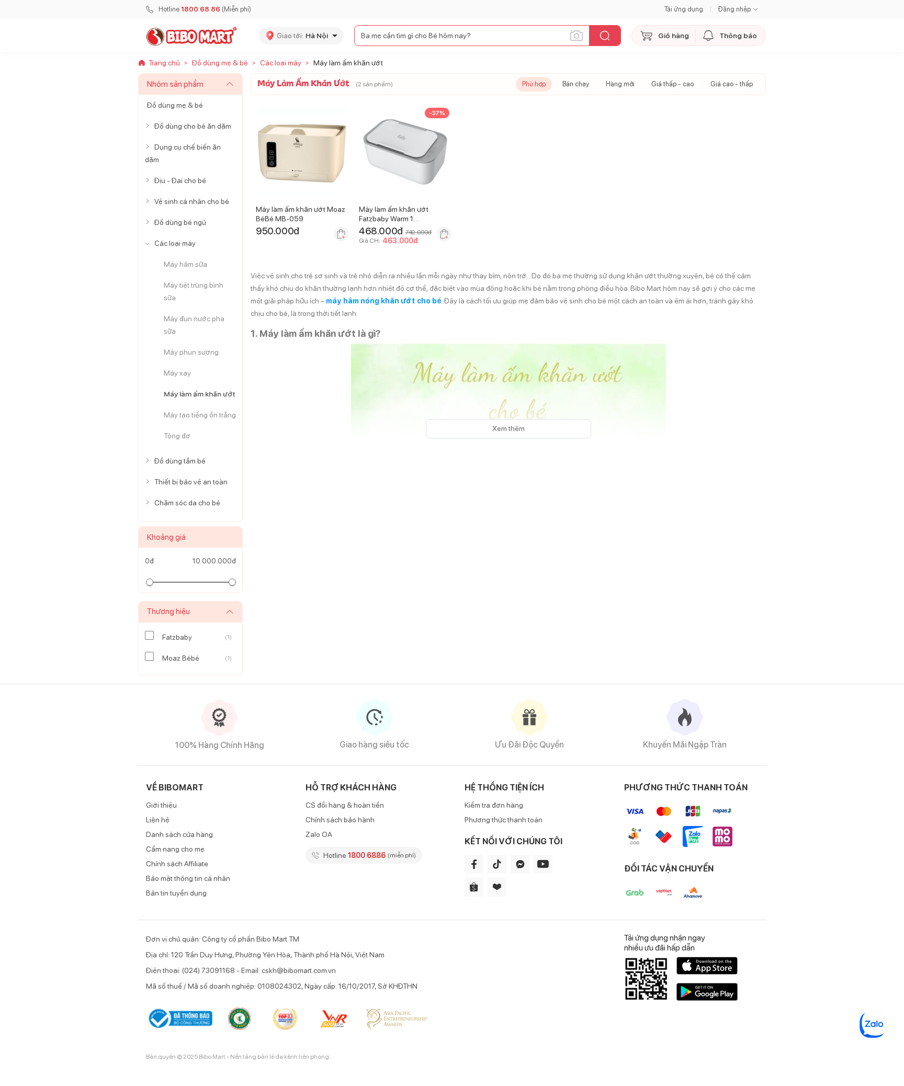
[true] (149, 126)
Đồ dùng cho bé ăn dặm (192, 126)
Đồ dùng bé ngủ (180, 222)
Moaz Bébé (180, 658)
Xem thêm (508, 428)
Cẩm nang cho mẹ (175, 849)
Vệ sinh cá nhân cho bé (191, 201)
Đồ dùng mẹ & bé (175, 105)
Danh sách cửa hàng (179, 834)
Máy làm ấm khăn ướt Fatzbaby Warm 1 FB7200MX (393, 218)
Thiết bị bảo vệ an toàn (191, 482)
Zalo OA (319, 834)
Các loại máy (175, 243)
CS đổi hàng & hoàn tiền (345, 805)
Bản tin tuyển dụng (176, 893)
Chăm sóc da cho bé (187, 503)
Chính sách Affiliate (177, 863)
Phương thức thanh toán (504, 820)
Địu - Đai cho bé (180, 180)
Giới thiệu (161, 805)
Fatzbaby (177, 637)
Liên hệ (158, 820)
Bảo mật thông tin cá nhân (188, 878)
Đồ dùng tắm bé (180, 461)
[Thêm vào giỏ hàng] (341, 234)
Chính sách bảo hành (340, 820)
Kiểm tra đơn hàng (494, 805)
